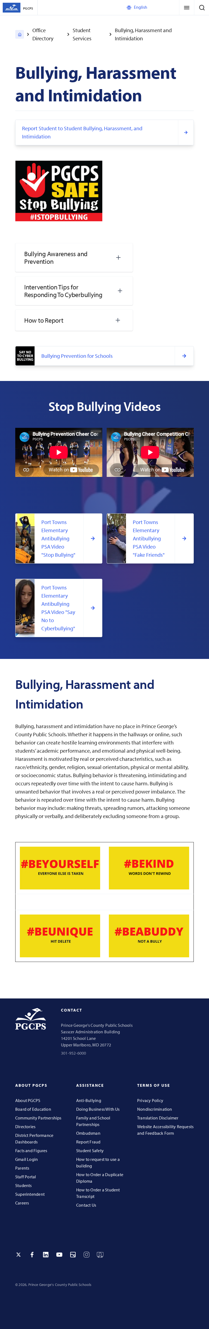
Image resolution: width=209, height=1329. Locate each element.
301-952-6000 (73, 1053)
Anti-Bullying (88, 1100)
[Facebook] (32, 1254)
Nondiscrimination (154, 1109)
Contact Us (86, 1205)
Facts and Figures (31, 1150)
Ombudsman (88, 1133)
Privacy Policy (150, 1100)
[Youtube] (59, 1254)
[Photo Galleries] (73, 1254)
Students (23, 1185)
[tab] (74, 257)
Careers (22, 1203)
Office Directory (42, 34)
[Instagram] (86, 1254)
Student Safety (90, 1150)
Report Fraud (88, 1142)
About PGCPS (27, 1100)
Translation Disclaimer (158, 1118)
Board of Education (33, 1109)
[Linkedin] (45, 1254)
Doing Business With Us (98, 1109)
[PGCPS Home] (19, 34)
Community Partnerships (38, 1118)
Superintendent (30, 1194)
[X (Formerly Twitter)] (18, 1254)
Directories (25, 1126)
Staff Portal (25, 1176)
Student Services (82, 34)
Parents (22, 1168)
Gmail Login (26, 1159)
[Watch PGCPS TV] (100, 1254)
